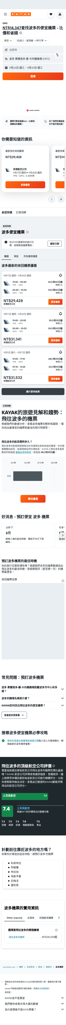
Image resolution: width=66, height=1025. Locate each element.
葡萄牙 (49, 967)
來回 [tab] (6, 256)
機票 (21, 967)
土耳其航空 (23, 808)
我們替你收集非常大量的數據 (21, 1003)
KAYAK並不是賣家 (15, 998)
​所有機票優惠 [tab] (30, 256)
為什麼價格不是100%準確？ (20, 1009)
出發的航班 (23, 452)
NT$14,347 (12, 27)
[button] (5, 14)
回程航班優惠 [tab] (46, 917)
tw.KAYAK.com (9, 967)
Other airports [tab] (14, 917)
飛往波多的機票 (17, 937)
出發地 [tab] (30, 917)
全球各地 (30, 967)
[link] (33, 499)
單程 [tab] (16, 256)
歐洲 (40, 967)
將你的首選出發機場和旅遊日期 (23, 740)
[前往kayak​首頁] (21, 14)
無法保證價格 (43, 988)
